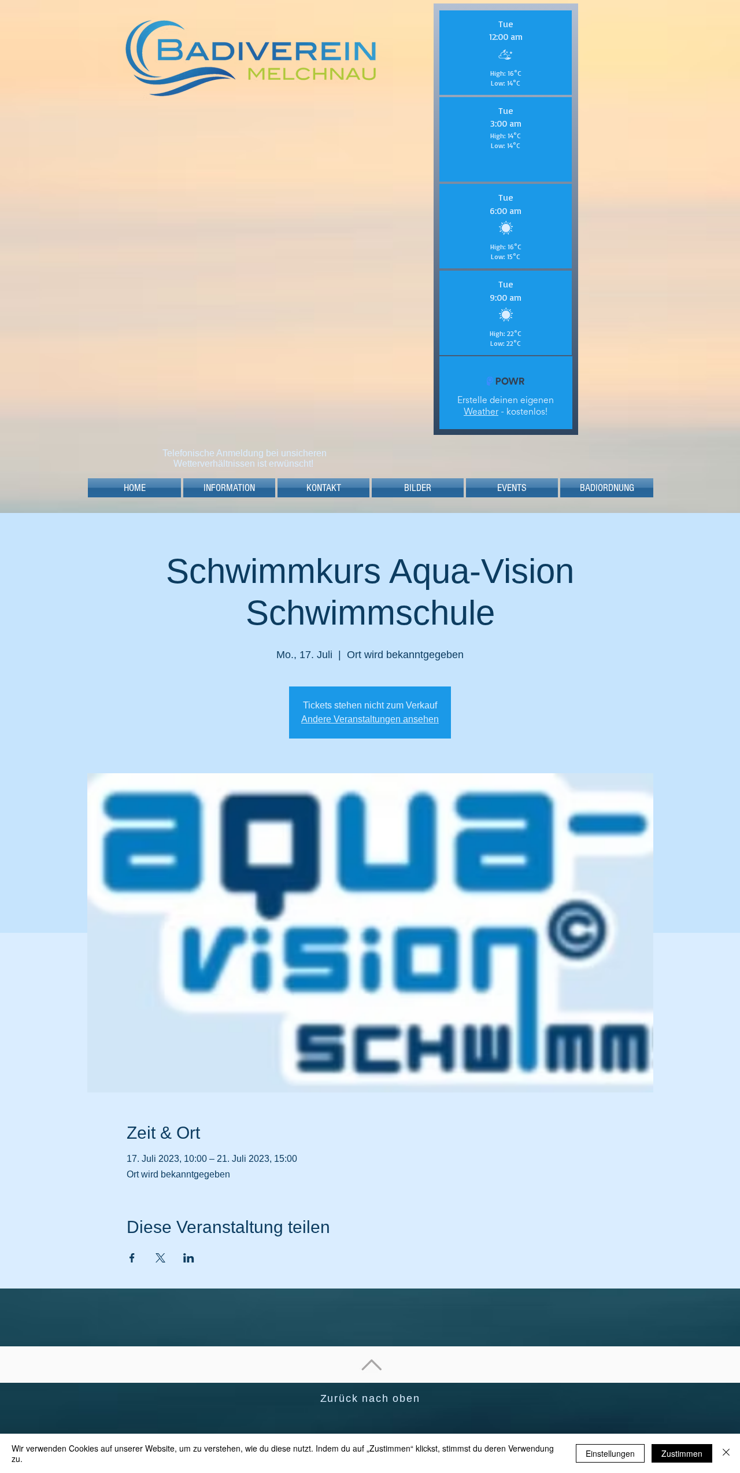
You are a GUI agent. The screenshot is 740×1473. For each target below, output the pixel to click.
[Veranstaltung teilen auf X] (160, 1257)
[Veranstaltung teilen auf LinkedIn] (188, 1257)
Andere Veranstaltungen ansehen (370, 719)
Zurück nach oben (370, 1398)
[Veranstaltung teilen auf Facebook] (132, 1257)
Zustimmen (681, 1453)
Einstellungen (610, 1453)
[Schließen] (726, 1453)
